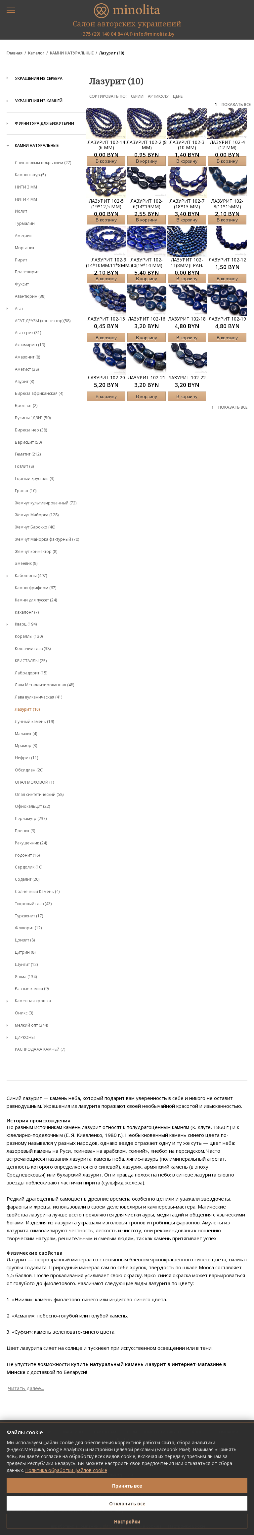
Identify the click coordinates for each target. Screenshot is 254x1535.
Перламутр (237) (31, 818)
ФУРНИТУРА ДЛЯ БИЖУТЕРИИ (44, 123)
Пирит (21, 260)
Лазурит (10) (111, 53)
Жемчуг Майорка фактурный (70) (47, 539)
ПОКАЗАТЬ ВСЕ (236, 105)
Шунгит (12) (26, 964)
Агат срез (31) (28, 332)
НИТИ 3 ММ (26, 187)
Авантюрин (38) (30, 296)
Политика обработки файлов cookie (66, 1470)
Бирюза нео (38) (31, 430)
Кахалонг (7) (27, 612)
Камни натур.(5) (30, 175)
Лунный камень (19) (34, 721)
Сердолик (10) (28, 867)
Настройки (127, 1521)
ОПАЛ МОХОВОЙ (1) (34, 782)
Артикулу (158, 96)
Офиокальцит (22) (32, 806)
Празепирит (27, 272)
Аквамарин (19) (30, 345)
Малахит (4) (26, 733)
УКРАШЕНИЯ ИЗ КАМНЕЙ (39, 101)
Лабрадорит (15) (31, 673)
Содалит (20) (27, 879)
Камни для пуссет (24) (36, 600)
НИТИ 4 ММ (26, 199)
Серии (137, 96)
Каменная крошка (33, 1001)
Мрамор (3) (26, 745)
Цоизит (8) (25, 940)
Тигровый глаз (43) (33, 903)
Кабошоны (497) (31, 575)
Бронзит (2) (26, 405)
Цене (178, 96)
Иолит (21, 211)
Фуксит (22, 284)
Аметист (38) (27, 369)
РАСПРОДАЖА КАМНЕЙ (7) (40, 1049)
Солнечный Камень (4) (37, 891)
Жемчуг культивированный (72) (45, 503)
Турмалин (25, 223)
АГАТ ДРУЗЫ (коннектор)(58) (42, 321)
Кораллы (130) (29, 636)
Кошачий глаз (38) (33, 648)
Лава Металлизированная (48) (44, 685)
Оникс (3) (24, 1013)
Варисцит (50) (28, 442)
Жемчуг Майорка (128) (37, 515)
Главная (14, 53)
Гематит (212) (28, 454)
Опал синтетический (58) (39, 794)
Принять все (127, 1486)
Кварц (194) (26, 624)
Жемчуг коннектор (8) (36, 551)
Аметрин (23, 235)
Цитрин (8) (25, 952)
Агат (19, 308)
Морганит (24, 248)
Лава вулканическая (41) (38, 697)
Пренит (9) (25, 831)
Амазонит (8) (27, 357)
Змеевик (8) (26, 563)
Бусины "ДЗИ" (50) (33, 418)
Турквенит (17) (29, 916)
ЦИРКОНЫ (25, 1037)
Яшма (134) (26, 976)
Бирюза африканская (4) (39, 393)
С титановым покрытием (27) (43, 162)
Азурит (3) (24, 381)
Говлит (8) (24, 466)
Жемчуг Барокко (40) (35, 527)
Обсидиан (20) (29, 770)
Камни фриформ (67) (35, 588)
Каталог (36, 53)
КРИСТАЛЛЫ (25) (31, 661)
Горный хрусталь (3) (34, 478)
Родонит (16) (27, 855)
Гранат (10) (25, 491)
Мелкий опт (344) (31, 1025)
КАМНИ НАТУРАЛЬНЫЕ (72, 53)
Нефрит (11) (26, 758)
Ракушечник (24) (31, 843)
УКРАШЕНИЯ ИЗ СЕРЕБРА (39, 78)
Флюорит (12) (28, 928)
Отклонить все (127, 1503)
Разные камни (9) (32, 988)
